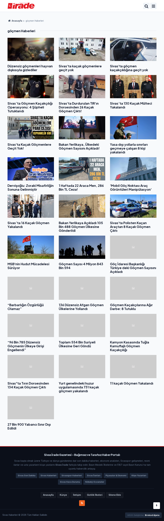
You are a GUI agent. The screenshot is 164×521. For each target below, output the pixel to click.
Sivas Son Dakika (26, 475)
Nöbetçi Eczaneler (94, 482)
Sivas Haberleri (48, 475)
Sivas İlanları (93, 475)
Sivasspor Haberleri (72, 475)
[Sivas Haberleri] (21, 5)
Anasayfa (16, 21)
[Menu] (153, 6)
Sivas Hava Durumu (70, 482)
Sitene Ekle (115, 495)
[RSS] (82, 503)
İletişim (77, 495)
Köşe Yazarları (138, 475)
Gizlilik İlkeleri (94, 495)
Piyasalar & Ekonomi (116, 475)
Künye (63, 495)
